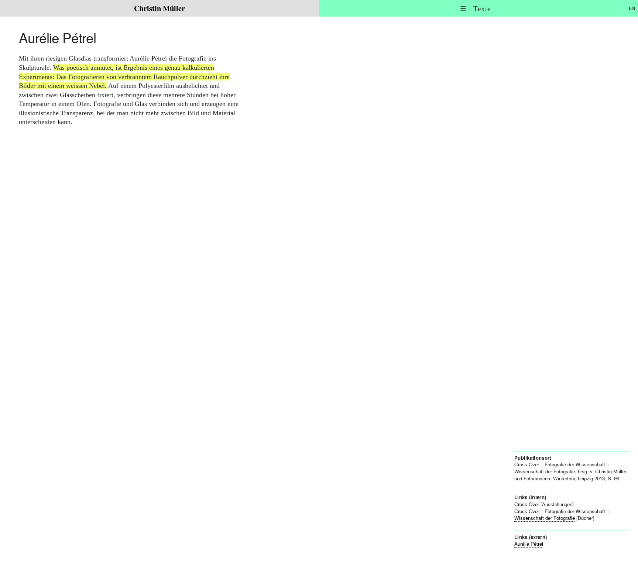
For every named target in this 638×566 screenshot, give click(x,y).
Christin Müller (159, 8)
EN (632, 8)
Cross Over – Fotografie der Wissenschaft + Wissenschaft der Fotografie (562, 515)
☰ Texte (475, 9)
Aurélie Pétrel (528, 543)
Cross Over (526, 504)
